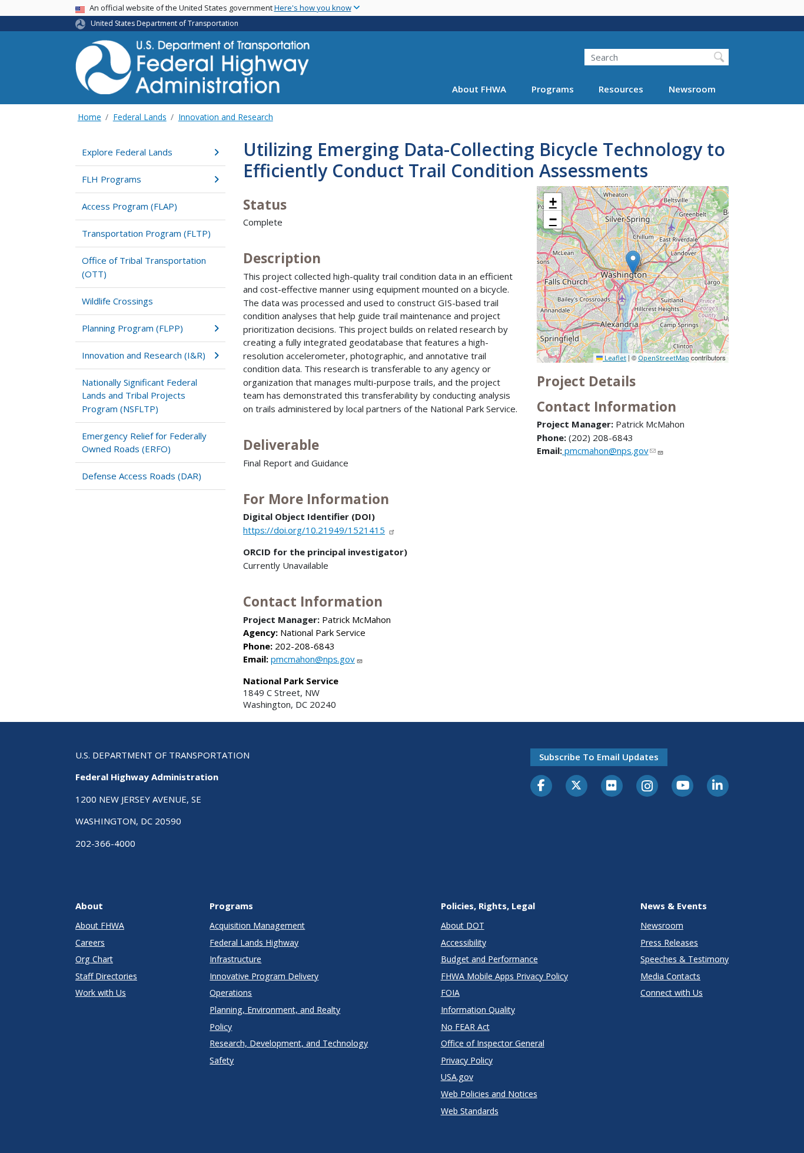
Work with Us (100, 992)
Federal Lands (140, 116)
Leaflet (614, 357)
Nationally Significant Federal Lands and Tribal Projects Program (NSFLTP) (139, 395)
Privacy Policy (467, 1060)
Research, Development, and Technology (289, 1043)
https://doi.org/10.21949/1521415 (314, 530)
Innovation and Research (225, 116)
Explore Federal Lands (127, 152)
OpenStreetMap (663, 357)
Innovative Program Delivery (264, 976)
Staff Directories (106, 976)
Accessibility (463, 942)
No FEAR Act (465, 1026)
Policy (221, 1026)
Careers (90, 942)
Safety (222, 1060)
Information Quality (478, 1009)
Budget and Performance (489, 959)
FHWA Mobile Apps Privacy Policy (504, 976)
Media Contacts (670, 976)
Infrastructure (235, 959)
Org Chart (94, 959)
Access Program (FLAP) (129, 206)
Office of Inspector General (492, 1043)
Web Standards (470, 1110)
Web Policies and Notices (489, 1093)
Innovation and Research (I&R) (143, 355)
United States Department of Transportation (164, 23)
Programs (552, 89)
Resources (621, 89)
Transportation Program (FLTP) (146, 233)
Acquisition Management (257, 925)
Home (89, 116)
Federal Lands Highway (254, 942)
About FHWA (479, 89)
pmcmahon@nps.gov (313, 659)
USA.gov (457, 1076)
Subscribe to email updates (599, 757)
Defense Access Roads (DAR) (141, 476)
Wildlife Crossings (117, 301)
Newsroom (692, 89)
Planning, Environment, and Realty (275, 1009)
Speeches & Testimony (684, 959)
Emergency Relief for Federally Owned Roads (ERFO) (144, 442)
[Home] (193, 71)
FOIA (450, 992)
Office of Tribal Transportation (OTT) (144, 267)
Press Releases (669, 942)
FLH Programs (111, 179)
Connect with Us (671, 992)
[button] (633, 262)
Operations (231, 992)
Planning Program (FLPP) (132, 328)
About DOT (462, 925)
